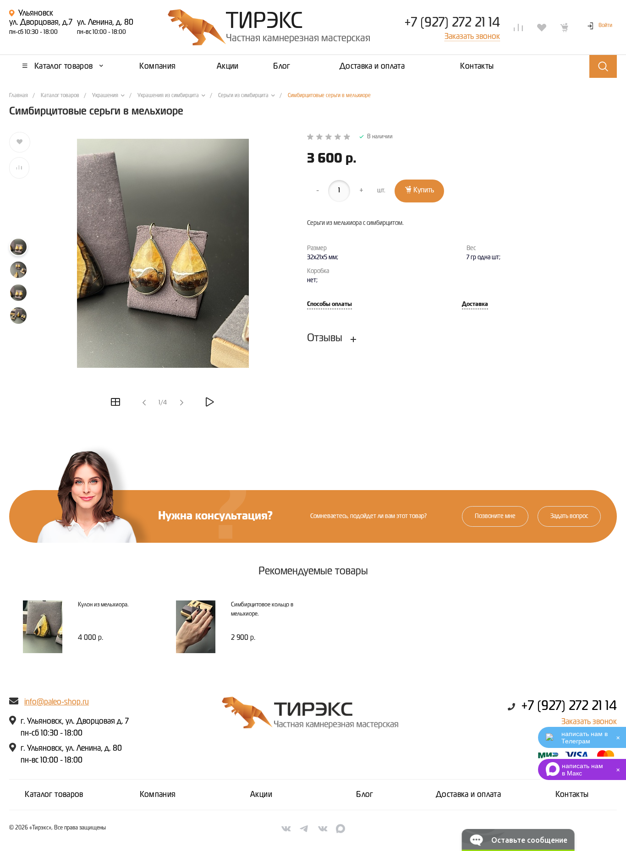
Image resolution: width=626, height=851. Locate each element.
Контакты (572, 794)
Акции (261, 794)
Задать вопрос (569, 516)
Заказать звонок (589, 722)
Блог (364, 794)
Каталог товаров (54, 794)
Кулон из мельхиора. (103, 604)
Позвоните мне (495, 516)
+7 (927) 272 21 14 (452, 23)
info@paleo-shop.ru (56, 702)
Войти (605, 25)
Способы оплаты (329, 304)
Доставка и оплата (468, 794)
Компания (158, 794)
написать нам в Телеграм (584, 737)
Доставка (475, 304)
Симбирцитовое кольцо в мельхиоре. (262, 609)
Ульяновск (35, 13)
